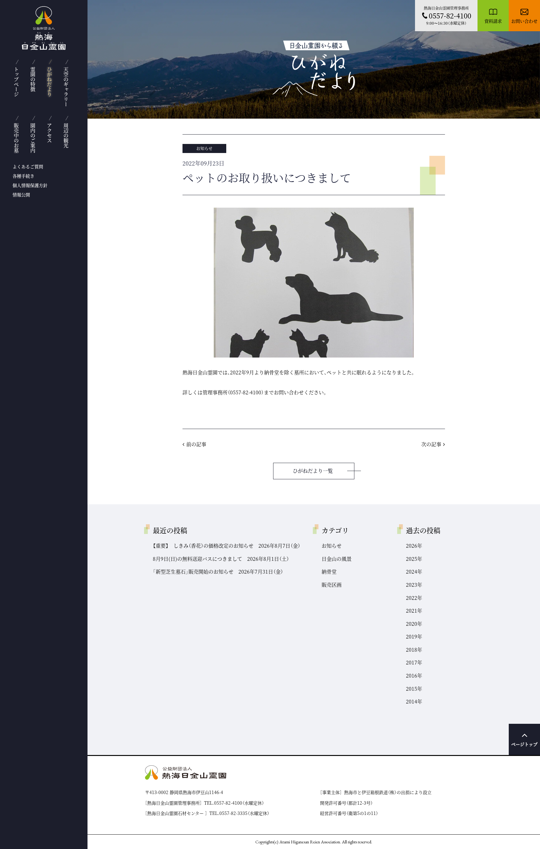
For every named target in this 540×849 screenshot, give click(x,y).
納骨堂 (329, 571)
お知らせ (204, 148)
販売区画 (332, 584)
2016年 (414, 675)
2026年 (414, 545)
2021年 (414, 610)
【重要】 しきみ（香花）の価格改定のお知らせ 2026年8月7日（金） (226, 545)
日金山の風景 (337, 558)
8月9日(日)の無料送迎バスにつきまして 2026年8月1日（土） (221, 558)
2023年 (414, 584)
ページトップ (524, 744)
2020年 (414, 623)
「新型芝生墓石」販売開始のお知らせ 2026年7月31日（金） (218, 571)
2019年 (414, 636)
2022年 (414, 597)
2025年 (414, 558)
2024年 (414, 571)
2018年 (414, 649)
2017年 (414, 662)
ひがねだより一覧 (313, 470)
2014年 (414, 701)
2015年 (414, 688)
